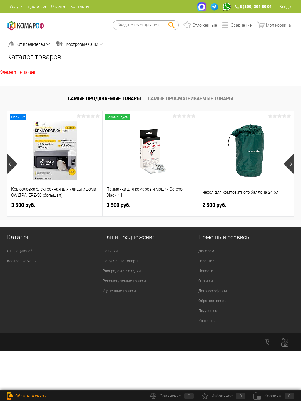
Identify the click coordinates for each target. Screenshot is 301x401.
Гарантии (206, 261)
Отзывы (205, 281)
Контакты (79, 6)
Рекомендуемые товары (124, 281)
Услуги (16, 6)
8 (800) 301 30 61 (256, 6)
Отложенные (205, 25)
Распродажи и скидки (122, 271)
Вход (284, 6)
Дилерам (206, 251)
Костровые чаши (82, 44)
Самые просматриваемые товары (190, 98)
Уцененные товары (119, 291)
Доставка (37, 6)
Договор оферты (212, 291)
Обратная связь (212, 301)
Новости (205, 271)
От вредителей (31, 44)
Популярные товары (120, 261)
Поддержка (208, 311)
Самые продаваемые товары (104, 98)
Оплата (58, 6)
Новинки (110, 251)
